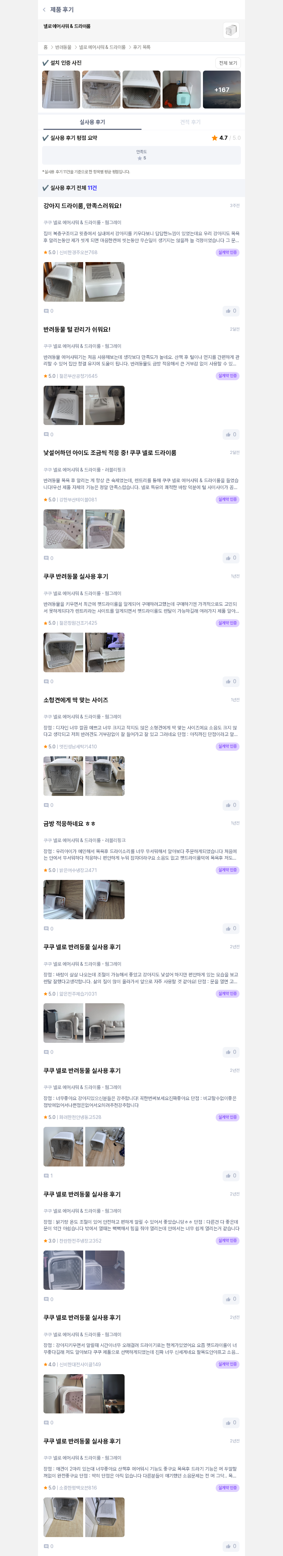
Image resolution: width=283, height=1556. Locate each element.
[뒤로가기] (44, 9)
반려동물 (63, 47)
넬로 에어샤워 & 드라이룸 (102, 47)
